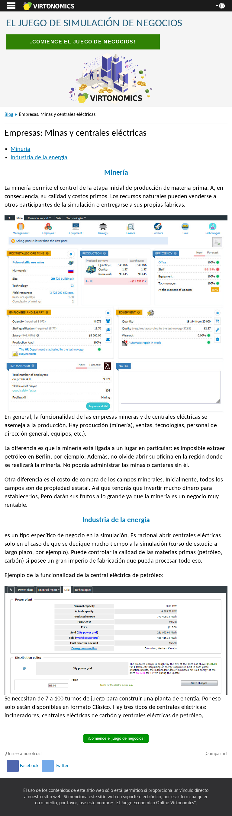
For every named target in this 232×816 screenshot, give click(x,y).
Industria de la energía (39, 158)
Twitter (61, 766)
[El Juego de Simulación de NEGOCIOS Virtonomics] (48, 5)
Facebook (29, 766)
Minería (20, 149)
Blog (9, 114)
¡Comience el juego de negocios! (83, 41)
